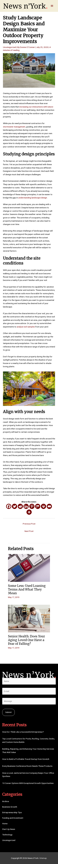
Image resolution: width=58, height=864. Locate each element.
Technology (7, 834)
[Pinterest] (32, 506)
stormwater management (14, 126)
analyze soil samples (26, 326)
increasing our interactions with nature (36, 107)
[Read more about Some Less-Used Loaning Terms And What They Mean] (29, 568)
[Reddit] (20, 506)
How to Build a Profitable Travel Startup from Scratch (25, 759)
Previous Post (29, 524)
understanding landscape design (32, 197)
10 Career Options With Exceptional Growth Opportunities (28, 783)
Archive (5, 801)
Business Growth (9, 807)
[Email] (49, 506)
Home (4, 823)
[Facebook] (8, 506)
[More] (29, 512)
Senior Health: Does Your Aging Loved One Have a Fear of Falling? (26, 640)
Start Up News (8, 829)
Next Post (29, 531)
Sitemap (43, 858)
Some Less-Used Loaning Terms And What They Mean (27, 589)
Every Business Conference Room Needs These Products (27, 766)
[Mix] (37, 506)
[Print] (43, 506)
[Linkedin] (26, 506)
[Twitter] (14, 506)
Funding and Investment (12, 818)
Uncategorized (9, 47)
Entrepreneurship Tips (12, 812)
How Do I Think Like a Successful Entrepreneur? (23, 732)
